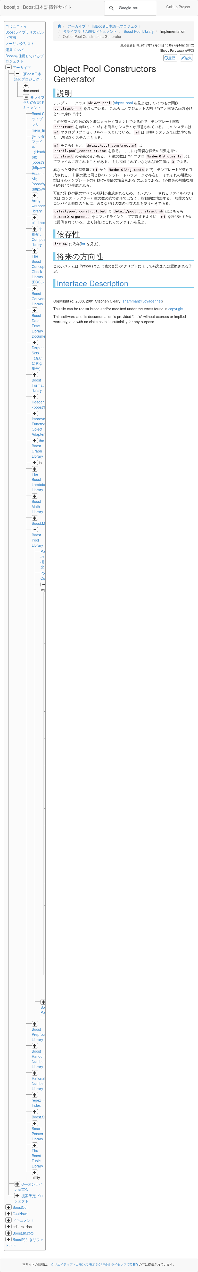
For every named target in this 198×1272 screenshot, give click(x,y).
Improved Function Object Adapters (39, 426)
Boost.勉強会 (23, 1233)
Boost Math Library (37, 506)
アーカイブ (22, 67)
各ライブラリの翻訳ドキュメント (34, 102)
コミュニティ (16, 25)
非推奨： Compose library (39, 236)
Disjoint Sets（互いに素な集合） (38, 358)
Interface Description (92, 283)
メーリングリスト (19, 43)
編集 (188, 57)
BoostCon (21, 1207)
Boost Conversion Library (41, 298)
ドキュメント (23, 1220)
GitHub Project (178, 6)
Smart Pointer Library (37, 1133)
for (83, 243)
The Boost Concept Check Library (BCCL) (38, 268)
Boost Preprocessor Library (43, 1034)
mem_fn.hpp (42, 130)
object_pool (123, 102)
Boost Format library (38, 385)
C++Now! (20, 1213)
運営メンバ (14, 49)
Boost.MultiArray (45, 523)
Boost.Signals (43, 1116)
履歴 (172, 57)
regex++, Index (39, 1103)
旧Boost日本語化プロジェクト (28, 76)
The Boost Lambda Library (38, 482)
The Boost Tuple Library (37, 1158)
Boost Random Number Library (39, 1058)
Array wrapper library (38, 205)
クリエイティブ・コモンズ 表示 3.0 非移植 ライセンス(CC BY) (94, 1264)
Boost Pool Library (37, 540)
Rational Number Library (38, 1083)
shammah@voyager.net (142, 301)
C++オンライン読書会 (28, 1186)
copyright (175, 308)
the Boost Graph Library (38, 448)
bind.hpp (39, 222)
